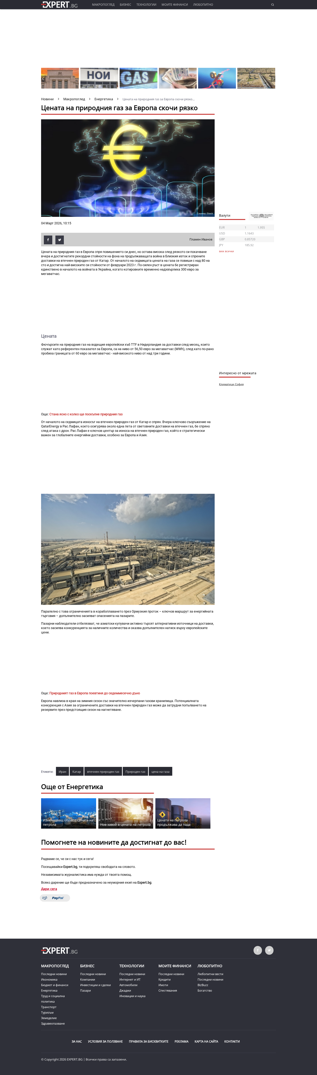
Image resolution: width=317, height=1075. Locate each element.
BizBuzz (203, 985)
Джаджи (125, 990)
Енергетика (49, 990)
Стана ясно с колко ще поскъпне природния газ (86, 414)
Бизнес (125, 5)
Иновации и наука (132, 996)
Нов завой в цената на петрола (125, 824)
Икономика (49, 979)
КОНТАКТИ (232, 1041)
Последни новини (54, 974)
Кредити (164, 979)
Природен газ (135, 772)
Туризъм (47, 1012)
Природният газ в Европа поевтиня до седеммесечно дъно (94, 693)
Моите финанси (175, 5)
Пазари (85, 990)
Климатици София (231, 384)
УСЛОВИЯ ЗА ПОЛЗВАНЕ (105, 1041)
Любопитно (203, 5)
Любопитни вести (210, 974)
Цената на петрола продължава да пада (173, 822)
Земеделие (49, 1018)
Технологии (146, 5)
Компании (87, 979)
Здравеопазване (53, 1023)
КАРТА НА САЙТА (206, 1041)
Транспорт (49, 1007)
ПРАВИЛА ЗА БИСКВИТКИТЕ (148, 1041)
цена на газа (161, 772)
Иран (62, 772)
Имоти (163, 985)
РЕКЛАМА (181, 1041)
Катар (76, 772)
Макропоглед (103, 5)
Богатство (205, 990)
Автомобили (128, 985)
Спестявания (167, 990)
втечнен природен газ (103, 772)
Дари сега (49, 889)
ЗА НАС (77, 1041)
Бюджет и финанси (54, 985)
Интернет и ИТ (130, 979)
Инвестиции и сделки (95, 985)
